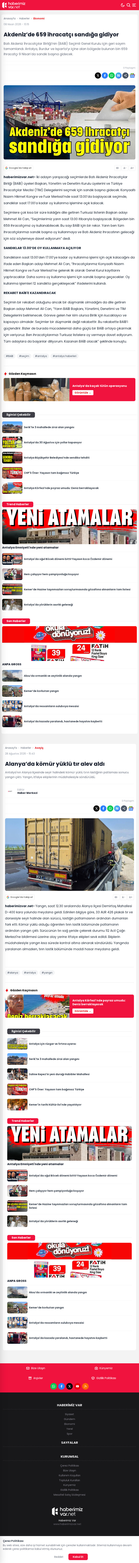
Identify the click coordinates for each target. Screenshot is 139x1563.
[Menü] (134, 5)
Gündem (69, 1419)
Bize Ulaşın (38, 1368)
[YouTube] (77, 1386)
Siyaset (69, 1414)
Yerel (69, 1429)
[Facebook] (61, 1386)
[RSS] (85, 1386)
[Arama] (128, 5)
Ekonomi (69, 1424)
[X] (69, 1386)
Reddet (58, 1557)
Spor (69, 1434)
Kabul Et (78, 1557)
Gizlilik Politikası (106, 1378)
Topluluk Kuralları (69, 1480)
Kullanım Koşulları (69, 1475)
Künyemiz (106, 1368)
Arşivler (38, 1378)
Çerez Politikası (69, 1465)
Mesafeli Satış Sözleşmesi (69, 1495)
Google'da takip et (20, 168)
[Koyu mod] (123, 5)
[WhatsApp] (53, 1386)
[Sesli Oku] (117, 168)
